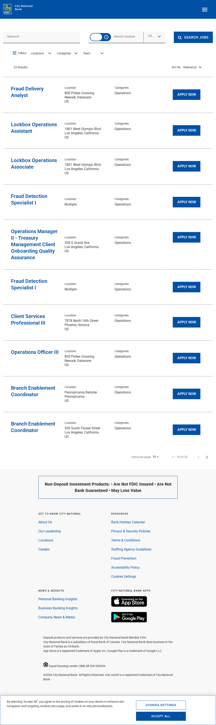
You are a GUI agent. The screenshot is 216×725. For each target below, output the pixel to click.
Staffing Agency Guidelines (131, 549)
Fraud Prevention (123, 558)
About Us (45, 522)
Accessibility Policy (125, 567)
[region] (108, 710)
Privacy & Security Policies (130, 531)
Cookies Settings (123, 577)
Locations (45, 540)
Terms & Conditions (125, 540)
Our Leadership (49, 531)
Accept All (160, 716)
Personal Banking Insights (57, 599)
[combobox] (41, 36)
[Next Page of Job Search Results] (207, 457)
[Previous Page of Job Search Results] (198, 457)
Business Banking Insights (58, 608)
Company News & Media (56, 617)
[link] (108, 95)
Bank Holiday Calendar (128, 522)
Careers (44, 549)
